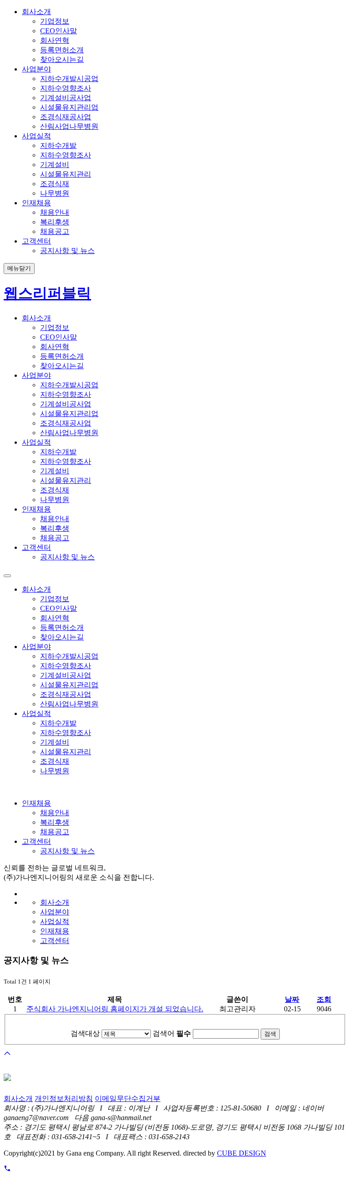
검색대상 (85, 1033)
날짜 (292, 999)
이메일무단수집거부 (127, 1098)
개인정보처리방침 (64, 1098)
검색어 (172, 1033)
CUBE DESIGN (241, 1153)
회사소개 (18, 1098)
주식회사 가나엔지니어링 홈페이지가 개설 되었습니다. (114, 1009)
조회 (324, 999)
